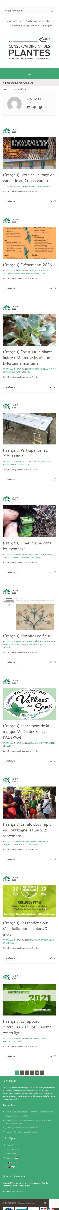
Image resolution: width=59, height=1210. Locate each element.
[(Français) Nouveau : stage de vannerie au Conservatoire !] (29, 153)
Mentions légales (13, 1149)
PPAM (38, 557)
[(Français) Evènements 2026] (29, 243)
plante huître (23, 372)
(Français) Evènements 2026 (27, 264)
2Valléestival (34, 462)
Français (14, 1162)
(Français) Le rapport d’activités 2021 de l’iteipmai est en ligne (28, 1027)
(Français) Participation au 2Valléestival (21, 1128)
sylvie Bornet (32, 844)
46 (37, 1073)
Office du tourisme (20, 464)
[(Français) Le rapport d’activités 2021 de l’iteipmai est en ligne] (29, 1000)
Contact (9, 1145)
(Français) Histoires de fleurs (27, 635)
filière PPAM (42, 743)
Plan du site (11, 1154)
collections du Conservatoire (19, 557)
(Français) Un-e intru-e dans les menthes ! (22, 1132)
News (18, 186)
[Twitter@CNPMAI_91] (45, 1203)
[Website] (34, 107)
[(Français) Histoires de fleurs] (29, 614)
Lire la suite (10, 201)
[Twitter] (40, 107)
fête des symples (36, 841)
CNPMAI (31, 186)
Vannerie (46, 186)
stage (38, 186)
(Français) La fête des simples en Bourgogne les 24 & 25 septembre (28, 830)
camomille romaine (25, 644)
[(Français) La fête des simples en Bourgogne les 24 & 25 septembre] (29, 803)
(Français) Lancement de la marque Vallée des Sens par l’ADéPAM (26, 731)
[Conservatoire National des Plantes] (29, 49)
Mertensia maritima (37, 369)
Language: (10, 1158)
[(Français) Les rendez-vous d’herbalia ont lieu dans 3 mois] (29, 901)
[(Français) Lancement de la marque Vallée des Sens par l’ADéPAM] (29, 704)
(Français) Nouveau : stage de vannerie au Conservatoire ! (29, 1112)
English (14, 1167)
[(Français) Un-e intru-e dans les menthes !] (29, 521)
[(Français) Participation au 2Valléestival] (29, 429)
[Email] (28, 107)
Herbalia (31, 940)
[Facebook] (46, 107)
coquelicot (42, 644)
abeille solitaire (35, 554)
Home (15, 89)
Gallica (6, 647)
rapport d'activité (12, 1041)
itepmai (44, 1038)
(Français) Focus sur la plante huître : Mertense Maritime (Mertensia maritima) (28, 357)
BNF (12, 644)
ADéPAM (31, 743)
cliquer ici (22, 1191)
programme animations (33, 273)
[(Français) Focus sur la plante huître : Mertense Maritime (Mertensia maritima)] (29, 330)
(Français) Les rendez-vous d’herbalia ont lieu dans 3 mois (25, 928)
